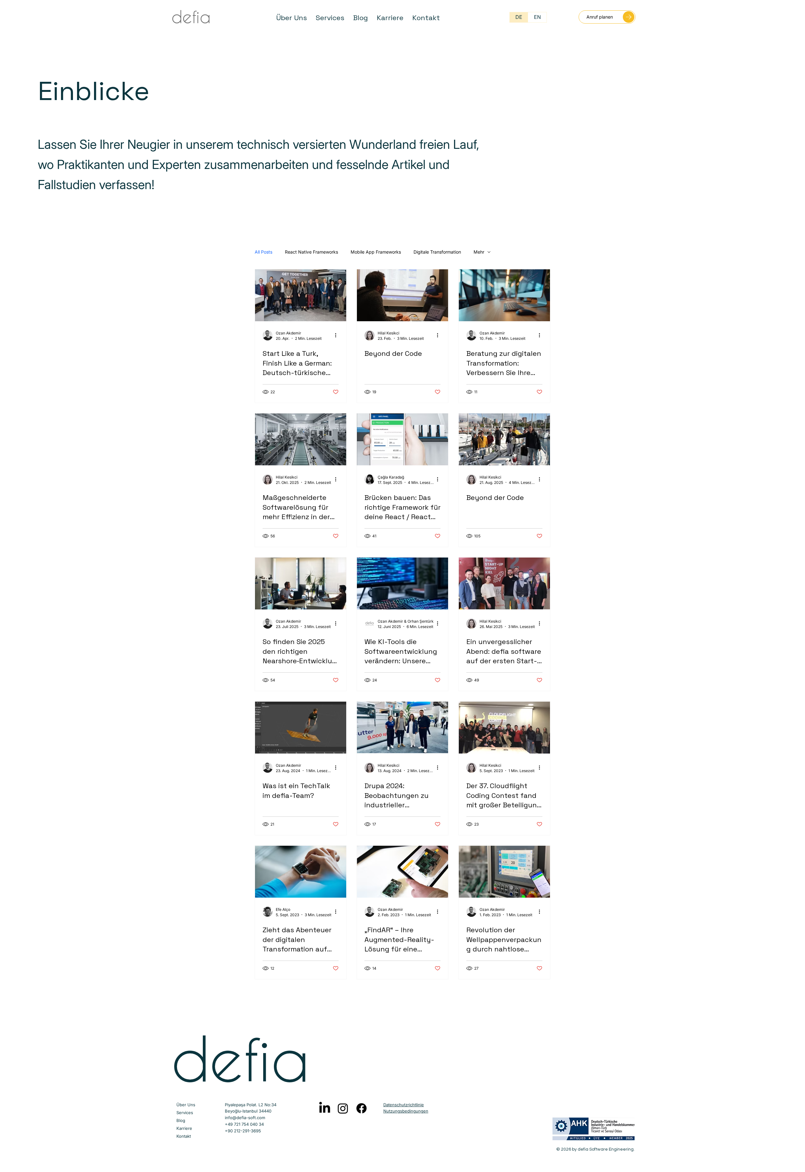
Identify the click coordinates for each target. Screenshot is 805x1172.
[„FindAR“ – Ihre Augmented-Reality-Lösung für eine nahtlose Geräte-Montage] (402, 872)
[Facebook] (361, 1108)
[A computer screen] (402, 583)
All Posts (263, 252)
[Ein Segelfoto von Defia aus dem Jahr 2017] (504, 439)
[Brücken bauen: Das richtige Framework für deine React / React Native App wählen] (402, 439)
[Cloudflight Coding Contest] (504, 728)
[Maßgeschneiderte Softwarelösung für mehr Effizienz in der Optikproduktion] (300, 439)
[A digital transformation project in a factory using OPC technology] (504, 872)
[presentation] (402, 295)
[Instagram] (343, 1108)
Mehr (479, 252)
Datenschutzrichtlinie (403, 1104)
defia (240, 1057)
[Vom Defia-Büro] (300, 583)
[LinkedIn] (324, 1108)
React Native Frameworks (311, 252)
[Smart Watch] (300, 872)
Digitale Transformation (437, 252)
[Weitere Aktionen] (337, 335)
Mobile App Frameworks (376, 252)
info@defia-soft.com (245, 1117)
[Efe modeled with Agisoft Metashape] (300, 728)
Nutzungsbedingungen (405, 1110)
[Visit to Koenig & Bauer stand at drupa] (402, 728)
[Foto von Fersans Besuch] (300, 295)
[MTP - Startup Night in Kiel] (504, 583)
